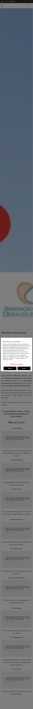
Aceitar (24, 368)
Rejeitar (10, 368)
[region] (16, 354)
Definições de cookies (16, 364)
